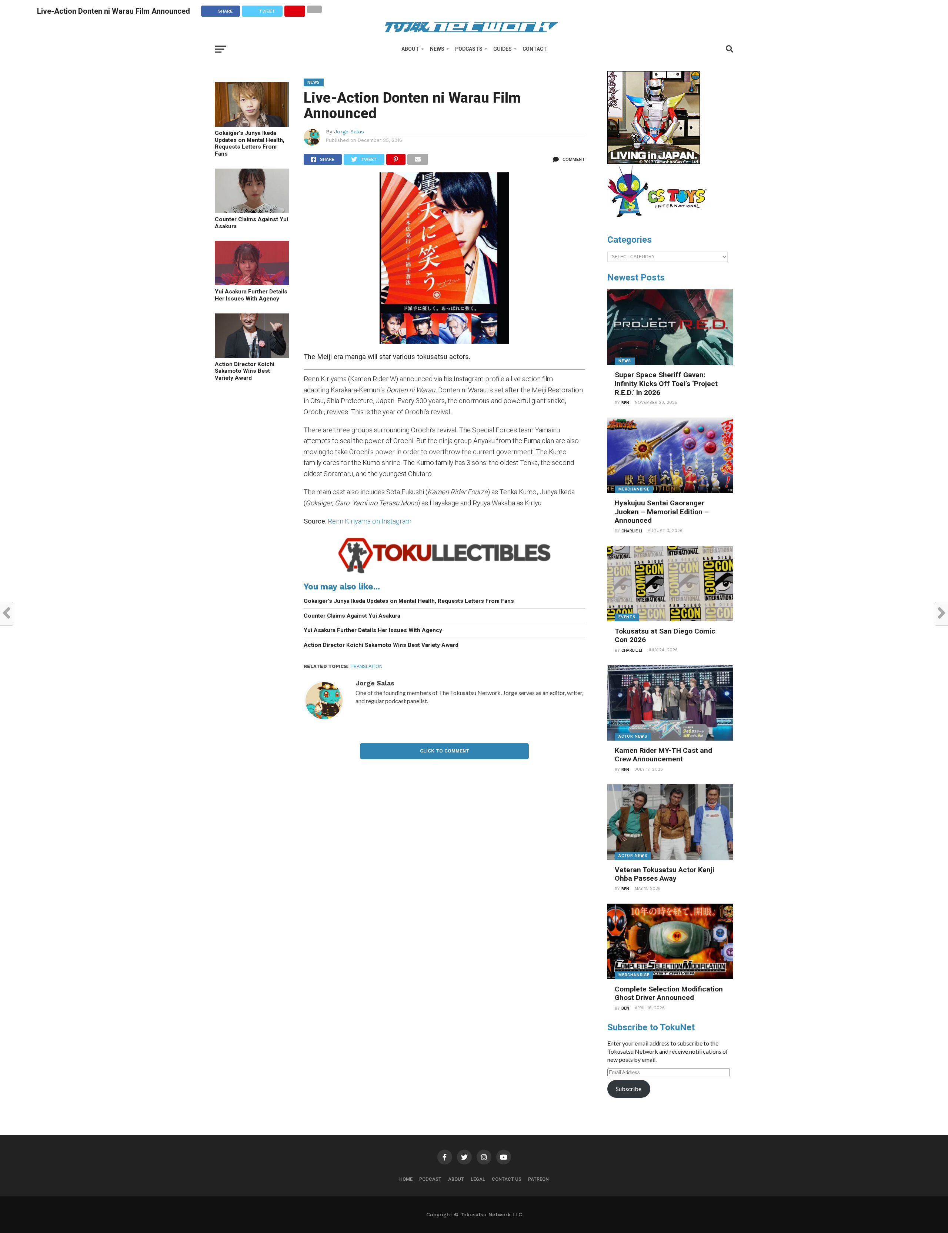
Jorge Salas (349, 131)
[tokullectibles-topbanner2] (444, 573)
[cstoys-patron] (660, 220)
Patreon (538, 1179)
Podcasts (469, 49)
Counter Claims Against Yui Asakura (251, 223)
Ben (625, 403)
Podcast (430, 1179)
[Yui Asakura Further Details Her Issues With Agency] (252, 282)
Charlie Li (631, 531)
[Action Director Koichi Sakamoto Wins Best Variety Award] (252, 355)
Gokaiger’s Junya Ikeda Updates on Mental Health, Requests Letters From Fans (249, 143)
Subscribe (628, 1088)
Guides (502, 49)
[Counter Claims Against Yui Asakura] (252, 210)
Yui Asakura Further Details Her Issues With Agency (251, 295)
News (437, 49)
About (410, 49)
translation (366, 666)
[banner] (653, 162)
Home (406, 1179)
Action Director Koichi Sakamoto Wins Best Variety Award (244, 371)
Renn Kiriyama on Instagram (369, 521)
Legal (478, 1179)
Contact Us (506, 1179)
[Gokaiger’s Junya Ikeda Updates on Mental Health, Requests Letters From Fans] (252, 124)
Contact (535, 49)
